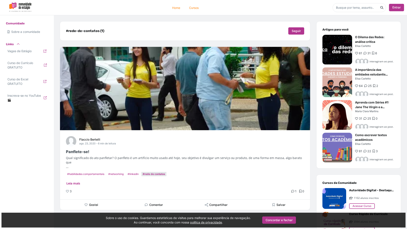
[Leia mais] (337, 49)
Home (176, 7)
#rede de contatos (154, 174)
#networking (116, 174)
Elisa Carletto (363, 45)
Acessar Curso (362, 206)
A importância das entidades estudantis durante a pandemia (370, 74)
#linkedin (133, 174)
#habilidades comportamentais (85, 174)
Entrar (396, 7)
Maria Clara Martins (366, 111)
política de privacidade (206, 222)
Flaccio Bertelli (89, 139)
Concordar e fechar (279, 220)
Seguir (296, 31)
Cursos (194, 7)
